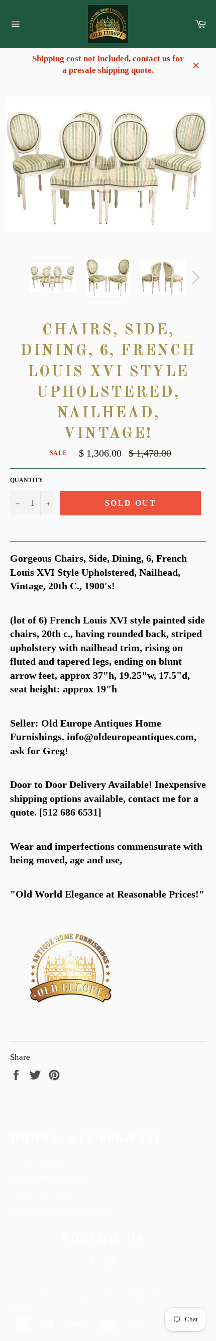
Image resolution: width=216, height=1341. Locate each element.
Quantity (26, 480)
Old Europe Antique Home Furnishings (91, 1295)
